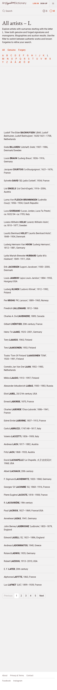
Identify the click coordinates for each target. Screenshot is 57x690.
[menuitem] (3, 50)
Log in (36, 3)
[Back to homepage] (14, 3)
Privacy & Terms (17, 675)
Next (41, 595)
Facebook (6, 681)
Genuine (11, 50)
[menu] (53, 3)
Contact (29, 675)
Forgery (22, 50)
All (3, 50)
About (4, 675)
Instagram (17, 681)
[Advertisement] (28, 96)
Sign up (44, 3)
